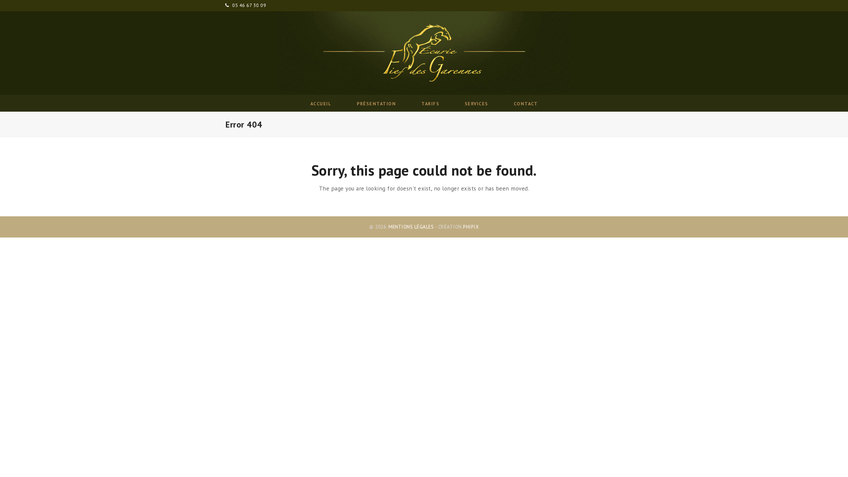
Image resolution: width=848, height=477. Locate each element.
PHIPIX (471, 227)
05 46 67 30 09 (249, 5)
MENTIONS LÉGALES (411, 227)
